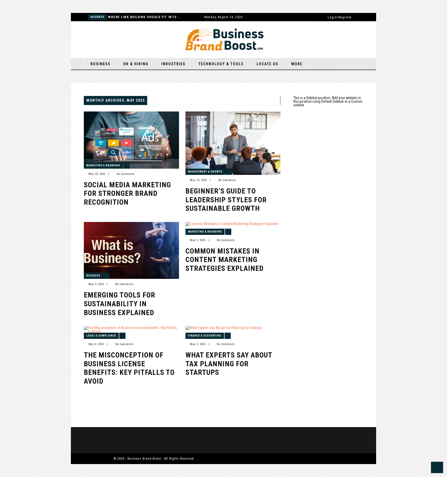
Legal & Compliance (101, 335)
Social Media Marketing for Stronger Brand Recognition (127, 193)
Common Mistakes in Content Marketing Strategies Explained (224, 260)
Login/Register (340, 17)
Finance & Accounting (204, 335)
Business (97, 17)
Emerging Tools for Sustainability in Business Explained (119, 304)
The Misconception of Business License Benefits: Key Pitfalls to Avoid (129, 368)
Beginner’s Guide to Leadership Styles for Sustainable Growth (226, 200)
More (296, 64)
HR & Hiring (135, 64)
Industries (173, 64)
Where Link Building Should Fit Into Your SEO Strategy (144, 17)
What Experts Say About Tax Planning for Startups (228, 364)
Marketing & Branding (103, 165)
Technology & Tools (221, 64)
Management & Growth (205, 171)
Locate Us (267, 64)
